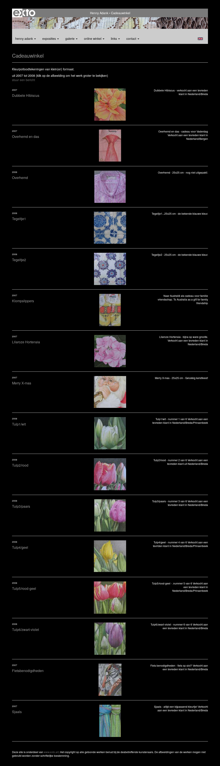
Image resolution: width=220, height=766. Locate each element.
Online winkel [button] (93, 38)
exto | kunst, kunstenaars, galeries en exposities (24, 13)
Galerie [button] (70, 38)
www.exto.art (51, 752)
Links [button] (114, 38)
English (200, 38)
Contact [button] (131, 38)
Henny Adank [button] (24, 38)
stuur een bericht (23, 80)
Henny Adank (99, 13)
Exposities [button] (49, 38)
